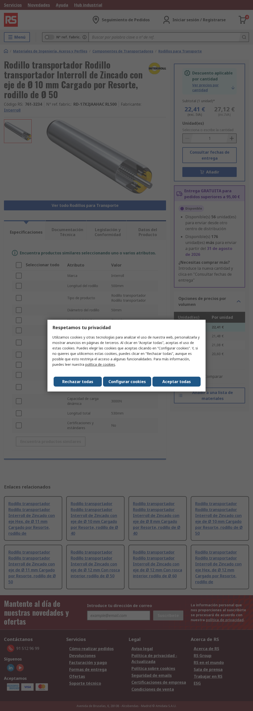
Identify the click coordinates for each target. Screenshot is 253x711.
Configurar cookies (127, 381)
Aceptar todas (176, 381)
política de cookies (100, 364)
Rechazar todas (77, 381)
